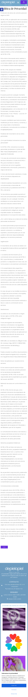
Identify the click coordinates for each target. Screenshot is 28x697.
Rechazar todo (14, 693)
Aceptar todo (14, 685)
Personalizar (14, 689)
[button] (1, 9)
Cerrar (4, 547)
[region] (14, 684)
